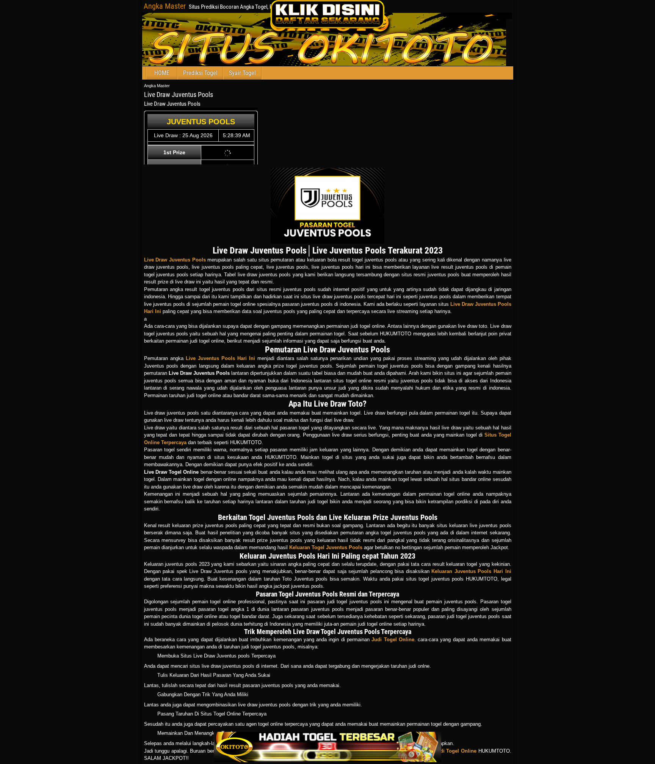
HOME (161, 73)
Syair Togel (242, 73)
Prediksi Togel (200, 73)
